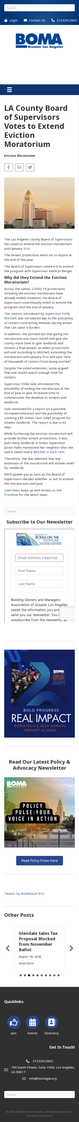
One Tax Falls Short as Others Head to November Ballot (48, 938)
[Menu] (9, 89)
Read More (35, 958)
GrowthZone (44, 1116)
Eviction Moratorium (19, 156)
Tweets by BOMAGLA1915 (24, 893)
